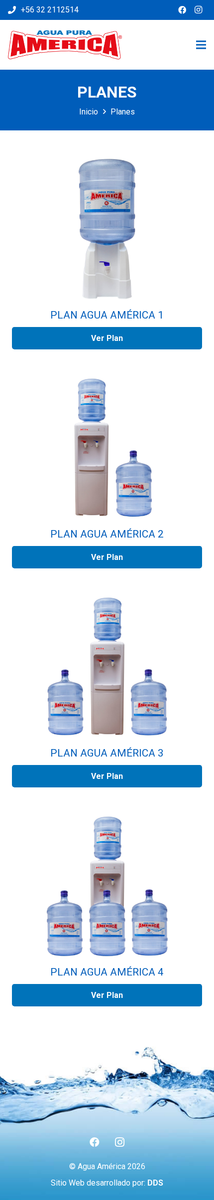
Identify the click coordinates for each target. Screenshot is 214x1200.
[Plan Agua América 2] (107, 448)
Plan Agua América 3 (107, 753)
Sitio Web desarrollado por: (107, 1183)
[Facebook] (182, 10)
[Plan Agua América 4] (107, 886)
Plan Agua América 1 (107, 315)
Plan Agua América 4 (107, 972)
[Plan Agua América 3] (107, 667)
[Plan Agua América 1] (107, 229)
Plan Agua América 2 (107, 534)
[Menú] (201, 44)
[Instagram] (198, 10)
